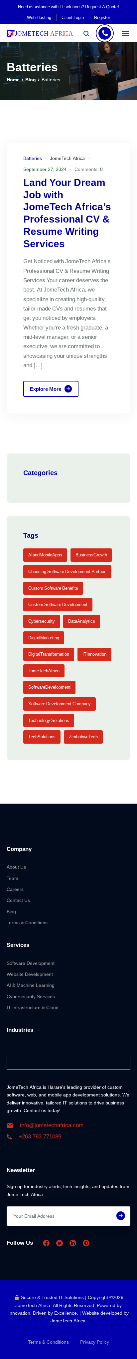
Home (13, 79)
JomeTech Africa (67, 158)
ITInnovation (94, 654)
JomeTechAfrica (44, 671)
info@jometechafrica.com (51, 1125)
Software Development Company (59, 704)
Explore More (45, 388)
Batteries (32, 158)
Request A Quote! (102, 7)
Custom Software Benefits (53, 588)
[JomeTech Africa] (40, 33)
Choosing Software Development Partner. (67, 571)
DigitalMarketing (43, 638)
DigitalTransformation (48, 654)
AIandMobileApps (45, 555)
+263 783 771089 (40, 1136)
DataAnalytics (81, 621)
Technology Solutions (48, 720)
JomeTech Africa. (69, 1320)
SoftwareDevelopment (49, 687)
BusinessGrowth (91, 555)
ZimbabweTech (83, 737)
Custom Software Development (57, 604)
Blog (30, 79)
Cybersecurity (41, 621)
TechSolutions (42, 737)
